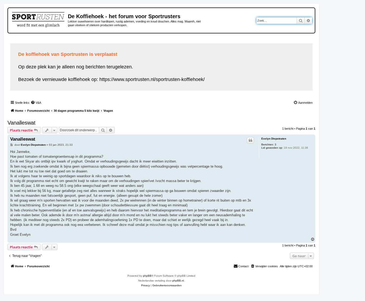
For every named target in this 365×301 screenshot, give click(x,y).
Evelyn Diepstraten (273, 138)
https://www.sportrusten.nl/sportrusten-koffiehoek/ (152, 79)
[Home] (38, 18)
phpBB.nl (178, 280)
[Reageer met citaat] (250, 140)
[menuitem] (36, 102)
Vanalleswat (21, 123)
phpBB (147, 275)
